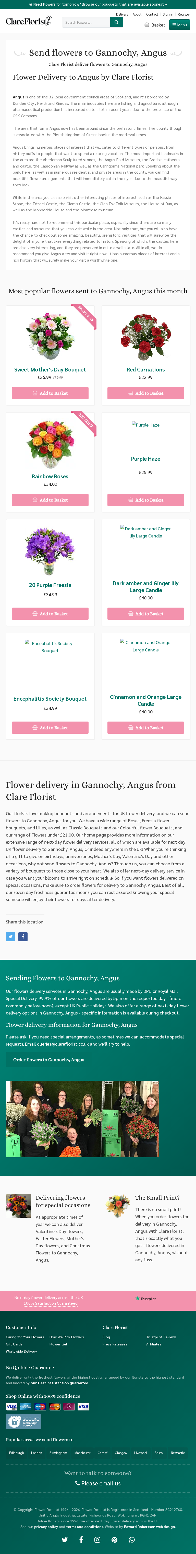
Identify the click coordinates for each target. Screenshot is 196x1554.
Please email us (100, 1483)
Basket (158, 25)
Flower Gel (58, 1344)
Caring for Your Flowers (25, 1336)
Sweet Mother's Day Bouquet (50, 369)
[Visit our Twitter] (65, 1539)
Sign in (168, 14)
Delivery (122, 14)
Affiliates (153, 1344)
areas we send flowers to (48, 1439)
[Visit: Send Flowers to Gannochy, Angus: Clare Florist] (23, 936)
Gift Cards (14, 1344)
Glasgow (121, 1453)
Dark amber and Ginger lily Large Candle (146, 587)
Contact (152, 14)
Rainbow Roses (50, 476)
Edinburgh (16, 1453)
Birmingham (58, 1453)
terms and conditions (84, 1526)
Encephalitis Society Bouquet (50, 698)
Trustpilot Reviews (161, 1336)
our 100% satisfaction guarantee (59, 1382)
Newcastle (178, 1453)
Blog (106, 1336)
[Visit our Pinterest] (114, 1539)
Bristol (159, 1453)
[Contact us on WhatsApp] (132, 1539)
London (36, 1453)
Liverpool (140, 1453)
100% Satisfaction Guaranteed (51, 1303)
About (137, 14)
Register (184, 14)
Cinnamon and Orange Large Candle (145, 700)
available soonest (150, 4)
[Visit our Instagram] (97, 1539)
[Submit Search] (116, 22)
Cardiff (102, 1453)
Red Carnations (146, 369)
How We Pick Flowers (67, 1336)
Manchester (82, 1453)
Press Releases (115, 1344)
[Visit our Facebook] (81, 1539)
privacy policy (46, 1526)
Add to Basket (53, 393)
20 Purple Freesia (50, 584)
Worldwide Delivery (21, 1351)
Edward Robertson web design (149, 1526)
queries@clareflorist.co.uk (63, 1044)
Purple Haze (145, 458)
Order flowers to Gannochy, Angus (48, 1059)
